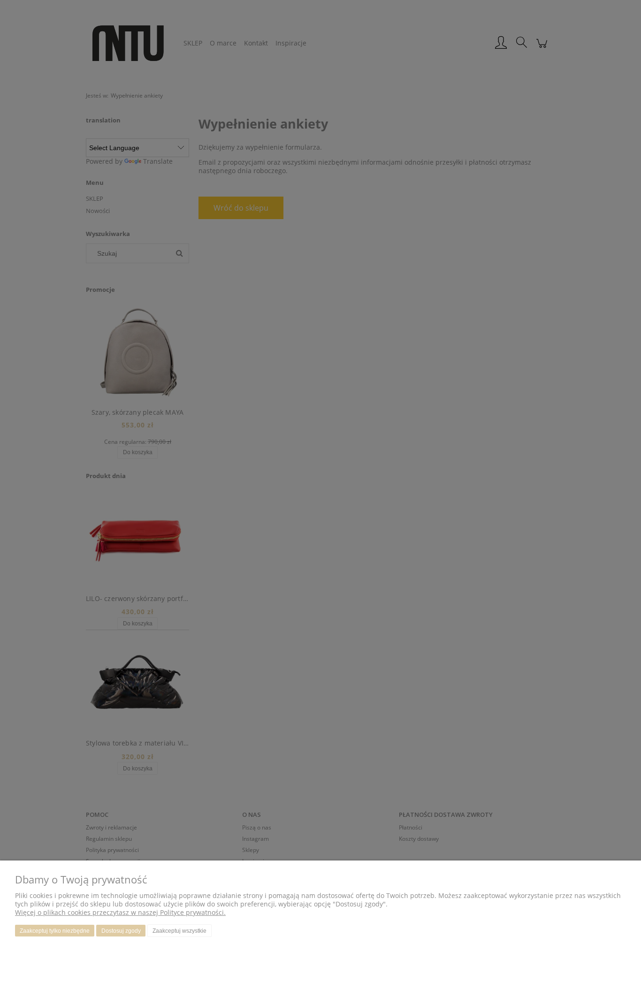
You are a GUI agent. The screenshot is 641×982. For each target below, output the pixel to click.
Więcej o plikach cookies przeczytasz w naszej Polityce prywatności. (120, 912)
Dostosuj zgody (121, 931)
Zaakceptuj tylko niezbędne (55, 931)
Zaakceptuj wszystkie (179, 931)
